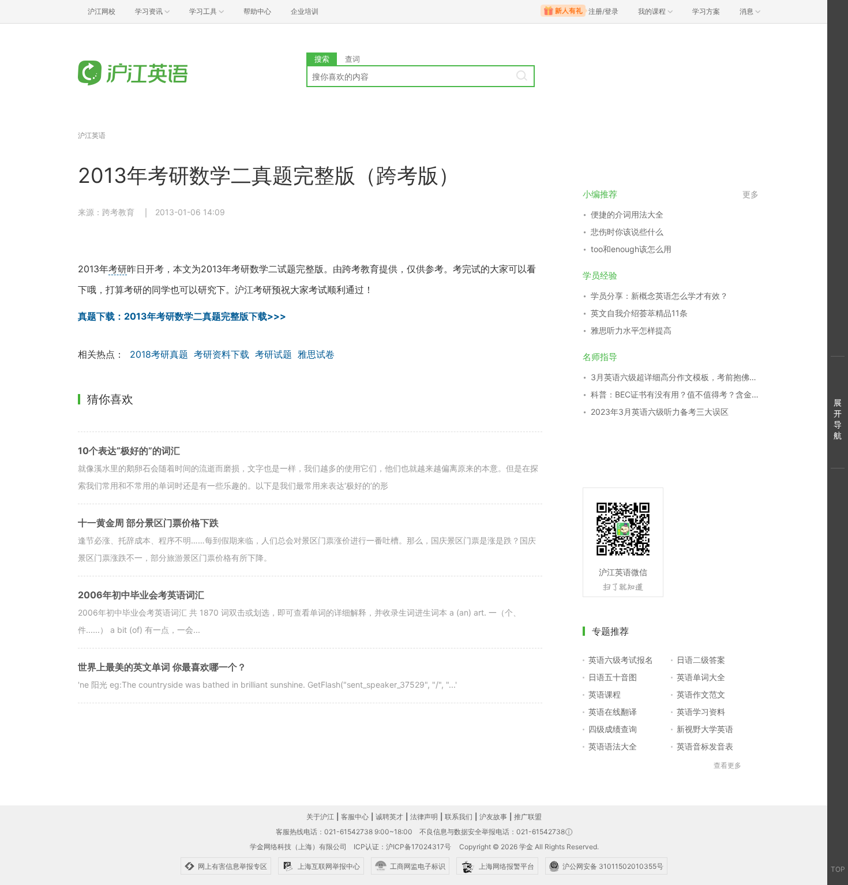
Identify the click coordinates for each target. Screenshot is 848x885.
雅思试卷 (316, 354)
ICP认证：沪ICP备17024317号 (402, 846)
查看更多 (727, 765)
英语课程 (604, 694)
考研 (117, 269)
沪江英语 (92, 135)
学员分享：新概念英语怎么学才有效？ (659, 296)
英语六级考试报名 (620, 660)
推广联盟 (528, 816)
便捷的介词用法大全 (627, 214)
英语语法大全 (612, 746)
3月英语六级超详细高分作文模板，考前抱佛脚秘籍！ (675, 377)
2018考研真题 (159, 354)
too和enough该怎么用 (631, 249)
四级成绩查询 (612, 729)
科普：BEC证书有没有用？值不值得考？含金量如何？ (675, 394)
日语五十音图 (612, 677)
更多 (750, 194)
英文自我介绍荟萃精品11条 (639, 313)
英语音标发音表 (705, 746)
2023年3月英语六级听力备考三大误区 (660, 412)
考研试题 (273, 354)
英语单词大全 (701, 677)
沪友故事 (493, 816)
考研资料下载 (221, 354)
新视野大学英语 (705, 729)
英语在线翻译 (612, 712)
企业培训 (304, 11)
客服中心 (355, 816)
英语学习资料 (701, 712)
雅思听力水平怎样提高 (631, 330)
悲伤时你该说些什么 (627, 232)
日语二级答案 (701, 660)
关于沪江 (320, 816)
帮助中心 (257, 11)
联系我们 (458, 816)
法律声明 (424, 816)
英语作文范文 (701, 694)
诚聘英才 (389, 816)
